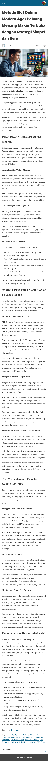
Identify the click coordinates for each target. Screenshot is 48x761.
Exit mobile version (24, 757)
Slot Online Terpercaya (24, 742)
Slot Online (15, 730)
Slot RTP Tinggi (39, 742)
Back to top (42, 751)
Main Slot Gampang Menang (22, 737)
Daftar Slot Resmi (29, 735)
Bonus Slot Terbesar (14, 735)
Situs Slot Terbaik (17, 740)
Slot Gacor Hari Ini (32, 740)
